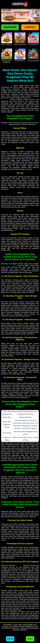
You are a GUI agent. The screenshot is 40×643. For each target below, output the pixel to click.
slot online (4, 124)
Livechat (30, 27)
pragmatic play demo (8, 265)
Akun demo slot (7, 85)
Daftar (10, 639)
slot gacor (19, 565)
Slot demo (5, 99)
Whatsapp (10, 27)
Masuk (30, 639)
